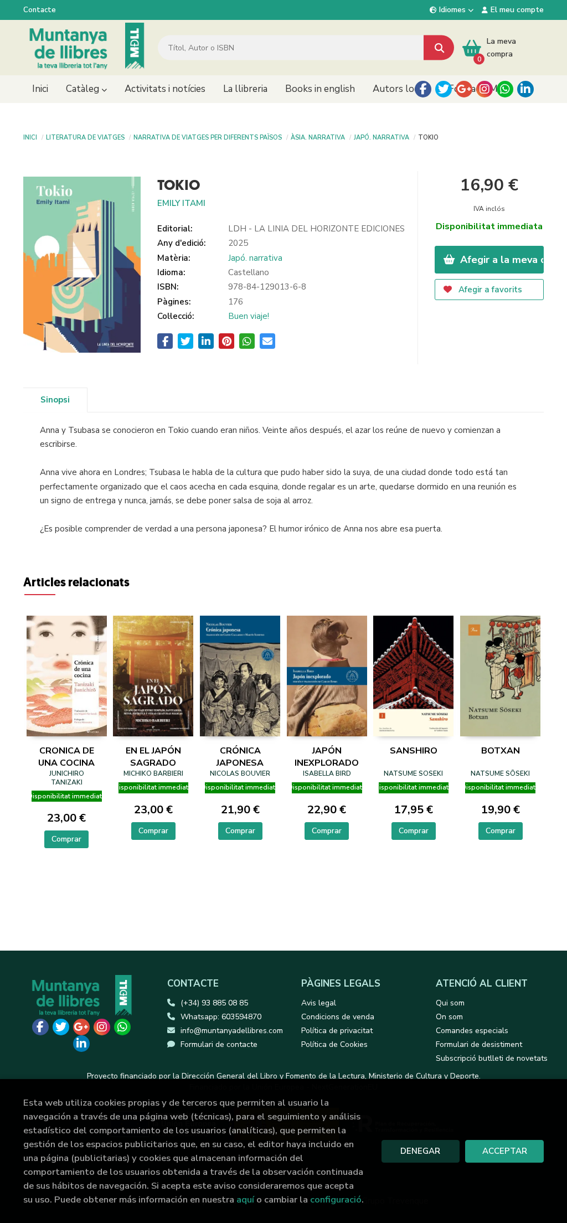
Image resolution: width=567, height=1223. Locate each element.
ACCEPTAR (504, 1151)
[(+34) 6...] (505, 89)
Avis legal (318, 1003)
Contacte (39, 10)
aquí (245, 1199)
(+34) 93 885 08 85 (214, 1003)
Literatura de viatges (85, 136)
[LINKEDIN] (525, 89)
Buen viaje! (248, 316)
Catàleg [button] (83, 88)
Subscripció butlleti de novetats (492, 1058)
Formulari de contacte (219, 1044)
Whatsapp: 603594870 (221, 1017)
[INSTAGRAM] (484, 89)
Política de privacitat (337, 1030)
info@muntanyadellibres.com (232, 1030)
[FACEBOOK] (423, 89)
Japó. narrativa (381, 136)
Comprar (66, 839)
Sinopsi (55, 399)
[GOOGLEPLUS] (464, 89)
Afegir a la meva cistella (500, 259)
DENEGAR (420, 1151)
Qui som (450, 1003)
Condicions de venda (337, 1017)
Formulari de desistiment (479, 1044)
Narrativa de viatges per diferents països (207, 136)
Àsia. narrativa (318, 136)
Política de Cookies (334, 1044)
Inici (30, 136)
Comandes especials (472, 1030)
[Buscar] (439, 47)
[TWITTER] (443, 89)
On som (449, 1017)
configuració (336, 1199)
